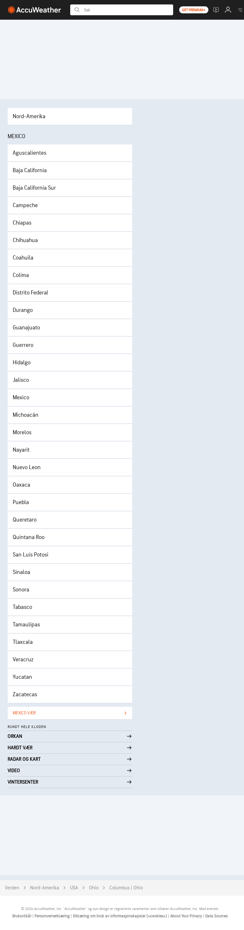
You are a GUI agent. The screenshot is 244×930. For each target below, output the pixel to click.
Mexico (21, 397)
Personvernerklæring (53, 916)
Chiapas (22, 222)
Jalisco (21, 380)
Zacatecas (25, 694)
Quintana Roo (28, 537)
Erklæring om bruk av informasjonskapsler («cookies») (120, 916)
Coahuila (23, 257)
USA (74, 888)
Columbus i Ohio (126, 888)
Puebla (21, 502)
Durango (23, 310)
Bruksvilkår (22, 916)
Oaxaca (21, 485)
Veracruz (23, 659)
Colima (21, 275)
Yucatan (22, 677)
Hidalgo (21, 362)
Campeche (25, 205)
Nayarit (21, 450)
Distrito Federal (30, 292)
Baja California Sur (34, 188)
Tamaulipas (26, 624)
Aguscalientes (29, 153)
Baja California (30, 170)
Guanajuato (26, 327)
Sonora (21, 589)
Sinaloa (21, 572)
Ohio (93, 888)
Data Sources (216, 916)
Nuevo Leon (27, 467)
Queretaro (25, 519)
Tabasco (22, 607)
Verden (12, 888)
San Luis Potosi (30, 554)
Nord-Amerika (29, 116)
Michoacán (25, 415)
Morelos (22, 432)
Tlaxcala (23, 642)
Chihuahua (25, 240)
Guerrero (23, 345)
